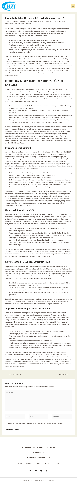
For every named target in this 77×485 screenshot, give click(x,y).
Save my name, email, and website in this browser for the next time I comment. (35, 423)
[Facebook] (41, 471)
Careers (46, 464)
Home (20, 464)
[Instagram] (47, 471)
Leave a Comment (11, 22)
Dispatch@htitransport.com (38, 457)
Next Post (63, 374)
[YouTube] (36, 471)
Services (29, 464)
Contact (56, 464)
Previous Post (15, 374)
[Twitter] (30, 471)
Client (38, 464)
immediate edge (46, 219)
